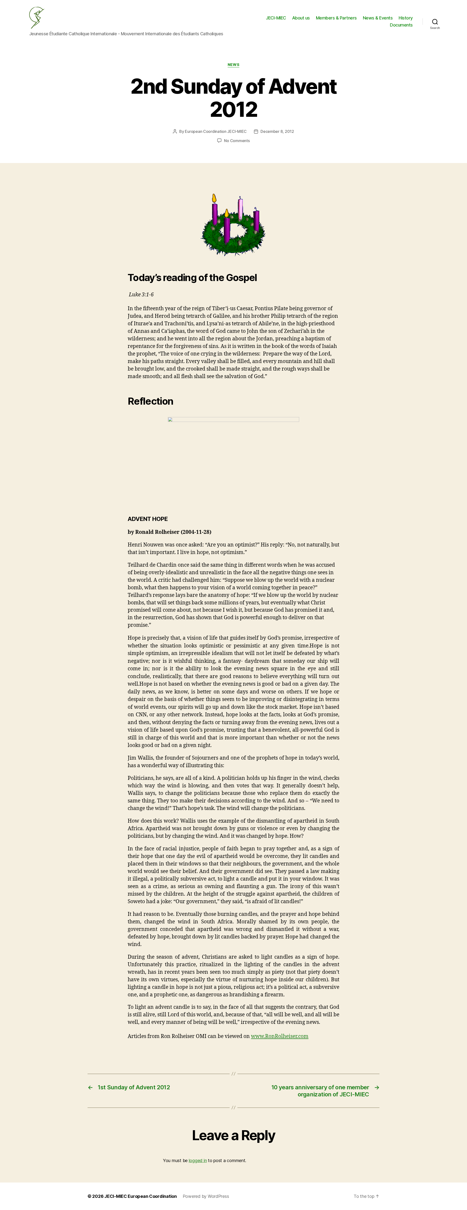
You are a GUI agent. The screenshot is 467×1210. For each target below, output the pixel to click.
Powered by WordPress (206, 1196)
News (233, 65)
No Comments (237, 140)
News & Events (378, 17)
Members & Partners (336, 17)
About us (301, 17)
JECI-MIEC (276, 17)
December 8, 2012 (277, 131)
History (406, 17)
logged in (198, 1160)
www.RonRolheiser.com (279, 1036)
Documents (401, 24)
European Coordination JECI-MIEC (216, 131)
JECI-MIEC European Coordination (140, 1196)
